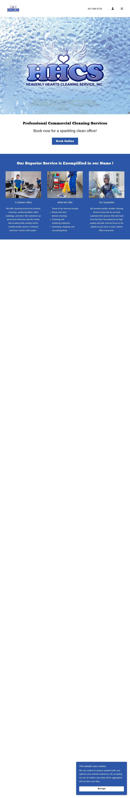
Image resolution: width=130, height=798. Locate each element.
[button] (112, 8)
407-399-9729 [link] (95, 8)
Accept (101, 789)
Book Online (65, 141)
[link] (13, 8)
